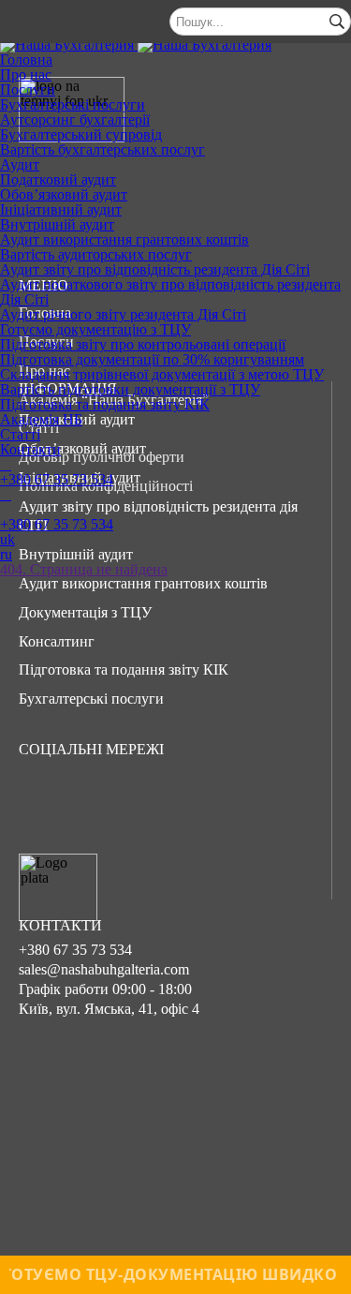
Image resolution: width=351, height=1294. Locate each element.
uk (7, 539)
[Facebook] (42, 799)
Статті (20, 434)
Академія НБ (41, 419)
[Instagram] (102, 799)
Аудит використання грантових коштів (124, 239)
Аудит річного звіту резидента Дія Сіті (123, 314)
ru (6, 554)
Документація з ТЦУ (85, 612)
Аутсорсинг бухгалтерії (75, 119)
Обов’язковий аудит (63, 194)
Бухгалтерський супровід (81, 134)
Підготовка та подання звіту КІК (105, 404)
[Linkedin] (221, 799)
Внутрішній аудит (57, 224)
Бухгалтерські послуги (72, 104)
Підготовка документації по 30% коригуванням (152, 359)
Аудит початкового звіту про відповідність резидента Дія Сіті (170, 291)
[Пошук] (336, 21)
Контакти (30, 449)
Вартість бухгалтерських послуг (102, 149)
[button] (175, 613)
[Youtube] (162, 799)
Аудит (19, 164)
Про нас (25, 74)
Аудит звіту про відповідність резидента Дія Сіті (155, 269)
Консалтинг (57, 641)
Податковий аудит (58, 179)
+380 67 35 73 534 (56, 479)
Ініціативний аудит (61, 209)
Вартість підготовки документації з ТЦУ (130, 389)
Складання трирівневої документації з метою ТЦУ (162, 374)
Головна (26, 59)
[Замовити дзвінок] (5, 464)
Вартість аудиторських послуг (96, 254)
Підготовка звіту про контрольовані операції (142, 344)
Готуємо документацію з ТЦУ (95, 329)
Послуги (27, 89)
